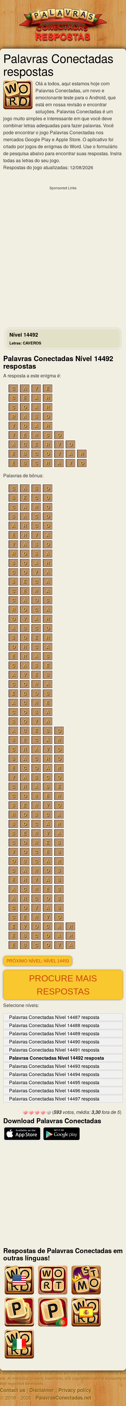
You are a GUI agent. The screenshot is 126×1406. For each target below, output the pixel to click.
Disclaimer (41, 1389)
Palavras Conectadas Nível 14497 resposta (54, 1098)
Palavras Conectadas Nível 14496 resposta (54, 1090)
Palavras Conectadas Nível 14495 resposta (54, 1082)
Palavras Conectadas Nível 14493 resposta (54, 1066)
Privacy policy (74, 1389)
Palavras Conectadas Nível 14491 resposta (54, 1049)
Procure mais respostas (63, 985)
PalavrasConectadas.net (63, 1397)
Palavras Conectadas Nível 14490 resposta (54, 1041)
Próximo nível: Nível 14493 (37, 961)
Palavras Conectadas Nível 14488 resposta (54, 1025)
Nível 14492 (25, 338)
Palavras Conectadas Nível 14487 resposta (54, 1017)
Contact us (12, 1389)
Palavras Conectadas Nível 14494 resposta (54, 1074)
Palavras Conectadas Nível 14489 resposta (54, 1033)
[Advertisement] (63, 255)
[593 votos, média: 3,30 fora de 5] (25, 1112)
